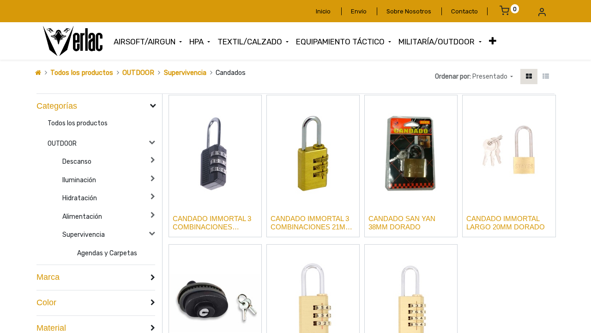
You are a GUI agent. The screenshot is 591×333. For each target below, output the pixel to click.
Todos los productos (81, 73)
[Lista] (546, 76)
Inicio (323, 11)
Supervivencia (185, 73)
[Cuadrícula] (528, 76)
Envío (359, 11)
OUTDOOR (138, 73)
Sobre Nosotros (408, 11)
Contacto (464, 11)
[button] (492, 41)
